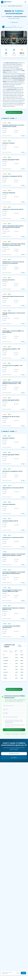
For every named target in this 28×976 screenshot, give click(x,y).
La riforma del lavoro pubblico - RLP (12, 365)
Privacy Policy (7, 722)
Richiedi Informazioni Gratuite (15, 112)
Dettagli (22, 135)
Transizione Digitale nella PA (10, 521)
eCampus (5, 128)
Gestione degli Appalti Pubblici (10, 159)
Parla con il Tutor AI (15, 753)
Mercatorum (6, 247)
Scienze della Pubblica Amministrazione (13, 296)
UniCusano (6, 402)
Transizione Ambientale (8, 192)
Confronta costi (15, 22)
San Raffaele (6, 229)
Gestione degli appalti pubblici (10, 400)
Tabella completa (20, 645)
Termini (11, 722)
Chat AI (15, 757)
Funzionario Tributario (8, 143)
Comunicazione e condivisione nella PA (13, 537)
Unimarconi (6, 281)
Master (5, 6)
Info (7, 973)
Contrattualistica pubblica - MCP (11, 349)
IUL (4, 334)
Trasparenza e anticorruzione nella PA (12, 209)
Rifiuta (18, 973)
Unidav (5, 557)
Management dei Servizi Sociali (10, 416)
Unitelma (5, 350)
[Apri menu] (25, 2)
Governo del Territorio (8, 279)
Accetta (23, 973)
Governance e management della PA (12, 176)
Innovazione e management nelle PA (12, 471)
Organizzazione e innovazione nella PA (13, 487)
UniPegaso (6, 316)
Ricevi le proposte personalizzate (15, 729)
